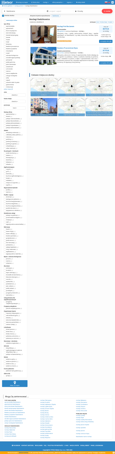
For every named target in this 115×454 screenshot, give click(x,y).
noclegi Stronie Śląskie (47, 408)
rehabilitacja (11, 146)
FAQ (45, 445)
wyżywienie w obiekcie (14, 210)
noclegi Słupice (80, 406)
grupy (9, 375)
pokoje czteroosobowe (14, 118)
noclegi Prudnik (45, 402)
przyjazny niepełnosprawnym (13, 302)
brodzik (9, 270)
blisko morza (11, 334)
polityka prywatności (55, 445)
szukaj (108, 11)
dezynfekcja (10, 348)
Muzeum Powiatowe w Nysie (99, 95)
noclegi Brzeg (44, 413)
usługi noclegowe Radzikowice (13, 423)
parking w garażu (12, 144)
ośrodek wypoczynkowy (13, 57)
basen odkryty (11, 233)
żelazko (9, 164)
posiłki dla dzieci (12, 208)
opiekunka (10, 281)
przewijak (10, 290)
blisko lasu (10, 331)
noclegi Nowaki (44, 423)
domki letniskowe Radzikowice (13, 410)
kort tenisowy (11, 242)
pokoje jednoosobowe (13, 123)
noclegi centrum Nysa (82, 433)
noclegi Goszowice (81, 402)
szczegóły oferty (105, 41)
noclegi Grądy (44, 435)
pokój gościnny (10, 62)
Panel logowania (97, 445)
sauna (9, 261)
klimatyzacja (11, 157)
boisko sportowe (12, 236)
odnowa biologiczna (12, 55)
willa (7, 78)
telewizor (10, 162)
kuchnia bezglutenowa (14, 201)
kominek (9, 174)
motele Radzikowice (10, 416)
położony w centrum (13, 338)
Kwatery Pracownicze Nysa (67, 48)
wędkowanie (11, 251)
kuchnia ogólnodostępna (14, 176)
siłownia (9, 263)
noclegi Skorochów (10, 428)
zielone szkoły (11, 324)
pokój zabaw (11, 288)
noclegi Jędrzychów (46, 429)
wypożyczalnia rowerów (14, 254)
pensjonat (9, 60)
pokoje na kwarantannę (14, 354)
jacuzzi (9, 259)
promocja (7, 105)
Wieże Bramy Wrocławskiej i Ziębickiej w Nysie (44, 94)
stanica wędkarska (11, 73)
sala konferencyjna (13, 315)
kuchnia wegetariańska (14, 206)
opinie (110, 22)
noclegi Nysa (8, 432)
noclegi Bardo (44, 410)
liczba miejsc (8, 98)
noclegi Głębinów (9, 430)
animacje (10, 268)
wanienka (10, 295)
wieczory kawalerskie (13, 320)
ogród (9, 185)
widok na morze (12, 366)
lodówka (9, 180)
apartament (9, 28)
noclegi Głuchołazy (10, 434)
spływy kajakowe (12, 247)
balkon (9, 155)
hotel (7, 42)
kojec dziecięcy (11, 272)
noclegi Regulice (45, 437)
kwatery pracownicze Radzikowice (14, 412)
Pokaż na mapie (14, 385)
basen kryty (10, 231)
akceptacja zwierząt (13, 132)
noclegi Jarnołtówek (10, 436)
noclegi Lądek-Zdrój (46, 406)
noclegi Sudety (80, 415)
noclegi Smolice (80, 408)
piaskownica (11, 284)
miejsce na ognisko (13, 183)
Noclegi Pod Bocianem (65, 26)
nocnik (9, 279)
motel (8, 53)
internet (9, 137)
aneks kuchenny (12, 153)
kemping (8, 44)
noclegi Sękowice (45, 421)
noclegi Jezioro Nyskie (82, 424)
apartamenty (11, 114)
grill (8, 171)
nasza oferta (74, 445)
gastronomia (10, 84)
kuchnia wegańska (12, 203)
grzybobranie (11, 238)
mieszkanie (9, 51)
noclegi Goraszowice (46, 425)
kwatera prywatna (11, 48)
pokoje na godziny (12, 215)
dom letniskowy (10, 33)
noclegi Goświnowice (46, 433)
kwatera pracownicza (12, 46)
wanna (9, 192)
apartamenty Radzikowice (12, 404)
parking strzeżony (12, 141)
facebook (16, 445)
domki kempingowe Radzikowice (14, 408)
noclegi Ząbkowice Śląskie (48, 404)
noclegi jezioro (80, 430)
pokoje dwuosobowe (13, 121)
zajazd (8, 80)
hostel (8, 39)
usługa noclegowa (11, 75)
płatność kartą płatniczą (14, 371)
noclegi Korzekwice (46, 427)
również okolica (9, 15)
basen (9, 229)
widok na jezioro (12, 361)
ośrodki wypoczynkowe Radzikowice (15, 419)
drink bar (10, 197)
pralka (9, 190)
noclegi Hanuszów (81, 410)
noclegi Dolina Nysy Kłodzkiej (85, 422)
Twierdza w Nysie (71, 95)
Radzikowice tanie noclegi (84, 436)
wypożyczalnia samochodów (15, 224)
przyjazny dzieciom (13, 293)
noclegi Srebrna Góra (46, 417)
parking (9, 139)
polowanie (10, 245)
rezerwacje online (11, 20)
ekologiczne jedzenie (13, 199)
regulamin (38, 445)
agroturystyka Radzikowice (12, 402)
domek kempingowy (12, 35)
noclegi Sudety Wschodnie (84, 419)
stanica (8, 71)
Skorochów (60, 53)
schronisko (9, 69)
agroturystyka (10, 26)
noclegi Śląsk (80, 417)
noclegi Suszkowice (82, 404)
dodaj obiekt (84, 445)
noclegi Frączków (45, 431)
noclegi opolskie (81, 427)
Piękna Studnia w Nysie (71, 115)
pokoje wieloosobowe (13, 127)
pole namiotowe (11, 64)
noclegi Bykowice (81, 400)
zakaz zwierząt (11, 148)
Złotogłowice (61, 31)
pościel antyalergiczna (14, 308)
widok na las (11, 363)
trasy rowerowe (12, 249)
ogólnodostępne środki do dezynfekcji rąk (14, 351)
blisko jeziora (11, 329)
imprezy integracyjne (13, 313)
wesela (9, 318)
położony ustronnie (13, 336)
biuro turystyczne (11, 30)
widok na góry (11, 359)
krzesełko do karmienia (14, 275)
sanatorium (9, 66)
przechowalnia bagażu (14, 217)
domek (8, 37)
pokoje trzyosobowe (13, 125)
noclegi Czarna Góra (46, 419)
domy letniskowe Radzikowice (13, 406)
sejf (8, 222)
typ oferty (7, 24)
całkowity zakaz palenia (14, 135)
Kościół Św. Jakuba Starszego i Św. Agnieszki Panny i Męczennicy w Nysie (99, 114)
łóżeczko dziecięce (12, 277)
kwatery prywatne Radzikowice (13, 414)
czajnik (9, 169)
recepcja (9, 220)
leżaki (9, 178)
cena (5, 92)
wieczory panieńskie (13, 322)
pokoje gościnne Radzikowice (13, 421)
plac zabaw (10, 286)
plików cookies (23, 452)
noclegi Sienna (44, 415)
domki (9, 116)
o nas (66, 445)
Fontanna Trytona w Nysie (44, 115)
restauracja (9, 87)
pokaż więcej (8, 89)
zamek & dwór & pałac (12, 82)
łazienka (9, 160)
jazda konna (11, 240)
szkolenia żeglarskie (13, 343)
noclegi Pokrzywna (45, 400)
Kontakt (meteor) (27, 445)
